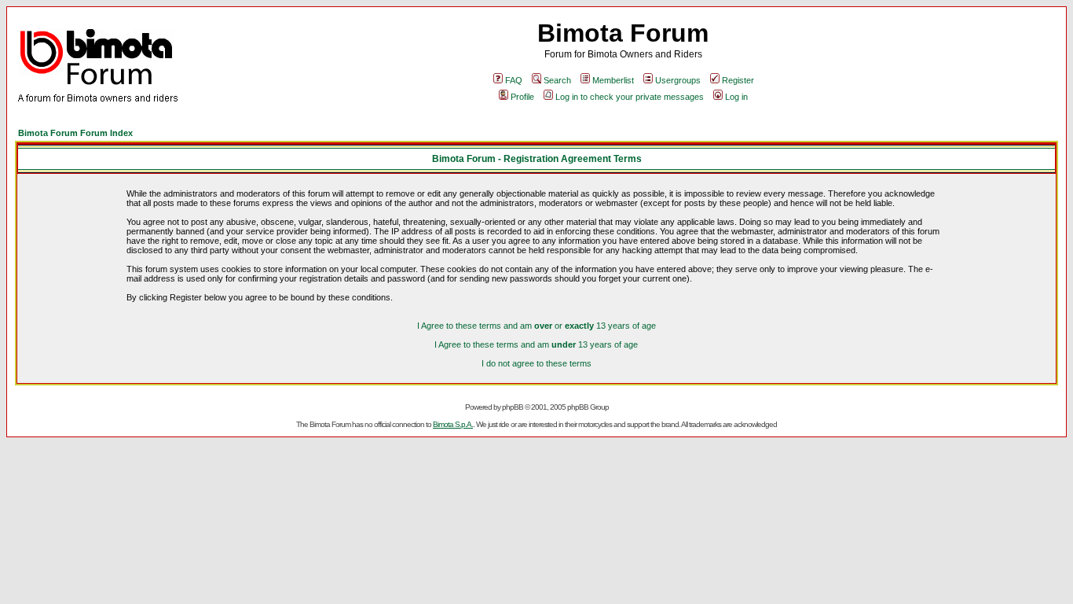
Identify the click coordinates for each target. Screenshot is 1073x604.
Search (557, 80)
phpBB (512, 407)
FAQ (513, 80)
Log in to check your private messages (629, 96)
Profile (522, 96)
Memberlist (613, 80)
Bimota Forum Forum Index (75, 133)
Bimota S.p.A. (453, 424)
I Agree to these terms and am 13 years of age (536, 344)
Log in (736, 96)
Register (738, 80)
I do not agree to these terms (536, 363)
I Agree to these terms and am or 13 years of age (536, 325)
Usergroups (678, 80)
